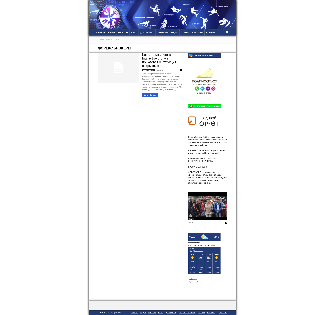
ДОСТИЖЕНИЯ (146, 32)
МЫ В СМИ (123, 32)
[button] (227, 32)
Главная (101, 39)
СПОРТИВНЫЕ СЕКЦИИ (167, 32)
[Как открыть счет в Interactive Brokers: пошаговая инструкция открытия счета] (118, 68)
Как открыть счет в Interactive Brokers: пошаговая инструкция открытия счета (159, 60)
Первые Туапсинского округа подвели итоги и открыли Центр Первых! (206, 151)
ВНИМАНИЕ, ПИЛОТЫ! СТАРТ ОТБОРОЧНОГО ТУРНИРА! (202, 159)
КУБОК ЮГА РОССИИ (198, 167)
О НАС (134, 32)
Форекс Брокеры (149, 70)
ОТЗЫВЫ (185, 32)
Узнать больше (150, 95)
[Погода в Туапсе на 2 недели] (196, 281)
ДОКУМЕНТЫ (212, 32)
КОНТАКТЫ (197, 32)
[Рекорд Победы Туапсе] (207, 206)
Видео (191, 219)
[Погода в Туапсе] (193, 278)
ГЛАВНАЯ (100, 32)
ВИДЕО (111, 32)
